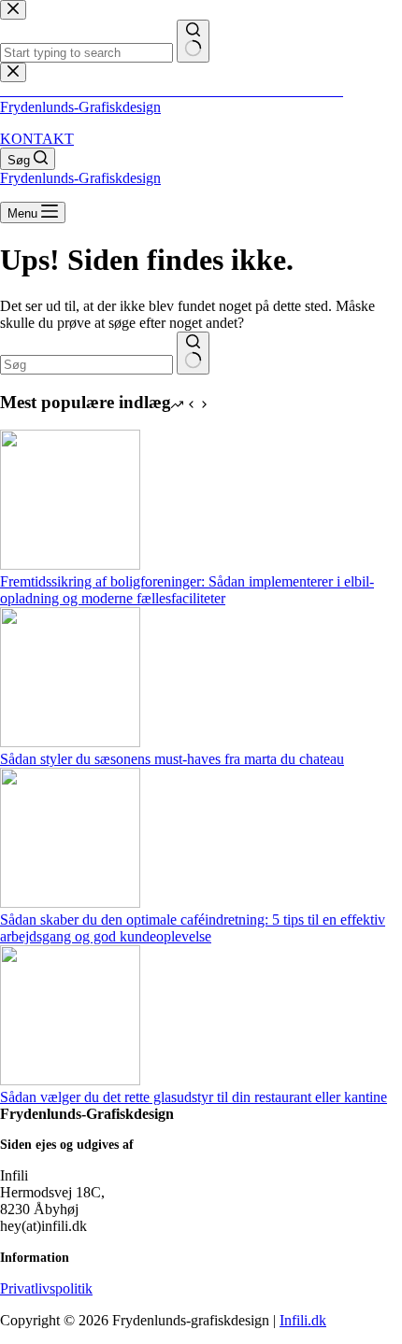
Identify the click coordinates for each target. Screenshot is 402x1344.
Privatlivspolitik (46, 1288)
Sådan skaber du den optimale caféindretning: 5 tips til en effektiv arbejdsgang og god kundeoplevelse (192, 928)
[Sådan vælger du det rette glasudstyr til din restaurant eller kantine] (70, 1080)
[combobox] (86, 365)
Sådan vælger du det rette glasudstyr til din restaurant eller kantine (193, 1097)
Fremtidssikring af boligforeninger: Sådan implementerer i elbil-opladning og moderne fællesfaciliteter (187, 589)
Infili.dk (303, 1320)
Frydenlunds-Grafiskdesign (80, 107)
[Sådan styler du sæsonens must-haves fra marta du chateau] (70, 742)
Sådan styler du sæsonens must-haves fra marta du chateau (172, 759)
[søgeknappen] (193, 353)
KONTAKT (37, 139)
